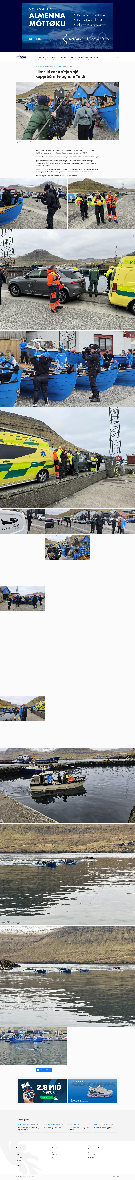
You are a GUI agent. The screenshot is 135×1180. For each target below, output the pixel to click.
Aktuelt (37, 66)
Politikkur (53, 57)
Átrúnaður (62, 57)
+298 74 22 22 (91, 1154)
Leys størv (88, 57)
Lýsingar (54, 1152)
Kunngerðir (55, 1154)
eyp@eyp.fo (91, 1152)
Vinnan (70, 57)
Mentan (45, 57)
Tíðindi (60, 66)
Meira (96, 57)
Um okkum (91, 1157)
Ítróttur (38, 57)
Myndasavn (78, 57)
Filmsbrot (18, 1165)
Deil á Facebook (45, 1070)
